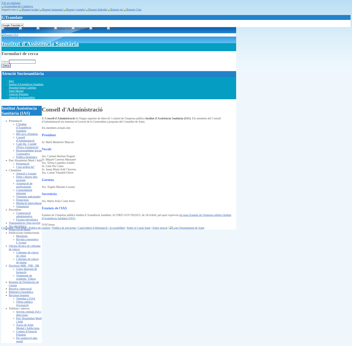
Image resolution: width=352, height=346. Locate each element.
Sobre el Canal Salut (138, 227)
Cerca (5, 61)
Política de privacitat (64, 227)
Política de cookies (39, 227)
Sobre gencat (159, 227)
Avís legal (21, 227)
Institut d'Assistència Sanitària (40, 43)
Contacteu (7, 227)
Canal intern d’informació (93, 227)
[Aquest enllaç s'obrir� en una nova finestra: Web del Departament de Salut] (186, 227)
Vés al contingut (10, 3)
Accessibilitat (117, 227)
